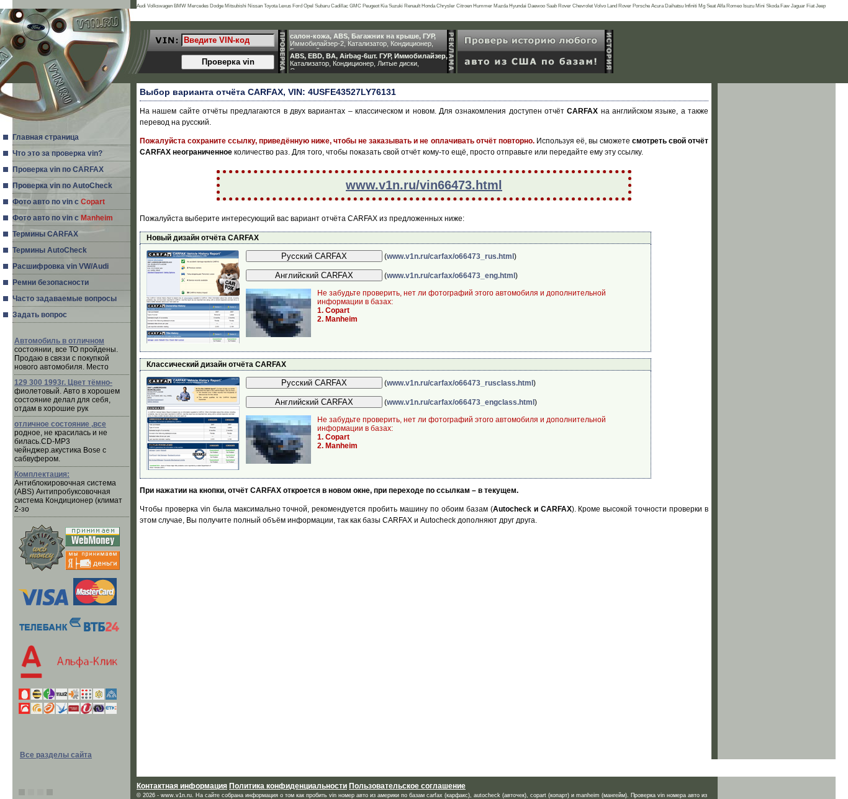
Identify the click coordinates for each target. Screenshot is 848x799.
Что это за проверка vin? (57, 153)
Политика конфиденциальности (288, 786)
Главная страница (45, 137)
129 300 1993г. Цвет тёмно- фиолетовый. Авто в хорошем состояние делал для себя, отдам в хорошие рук (67, 395)
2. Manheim (337, 319)
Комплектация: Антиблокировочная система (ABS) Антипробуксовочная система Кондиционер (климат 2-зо (68, 491)
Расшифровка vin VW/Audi (60, 266)
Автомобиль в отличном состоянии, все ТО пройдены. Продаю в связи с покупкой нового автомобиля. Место (66, 353)
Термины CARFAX (45, 234)
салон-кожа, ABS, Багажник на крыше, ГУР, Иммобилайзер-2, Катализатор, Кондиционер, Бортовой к (363, 41)
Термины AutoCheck (49, 250)
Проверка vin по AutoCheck (62, 185)
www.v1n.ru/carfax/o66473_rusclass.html (460, 383)
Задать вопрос (39, 314)
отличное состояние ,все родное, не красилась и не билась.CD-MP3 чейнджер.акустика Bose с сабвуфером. (60, 441)
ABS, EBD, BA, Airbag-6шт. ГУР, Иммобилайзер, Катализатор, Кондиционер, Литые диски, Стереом (369, 61)
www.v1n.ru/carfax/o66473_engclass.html (461, 402)
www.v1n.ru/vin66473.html (424, 185)
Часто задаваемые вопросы (64, 298)
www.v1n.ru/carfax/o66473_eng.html (451, 275)
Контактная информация (182, 786)
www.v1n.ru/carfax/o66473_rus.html (450, 256)
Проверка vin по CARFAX (58, 169)
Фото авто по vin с (58, 201)
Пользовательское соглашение (407, 786)
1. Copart (333, 310)
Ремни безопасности (50, 282)
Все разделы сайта (56, 755)
